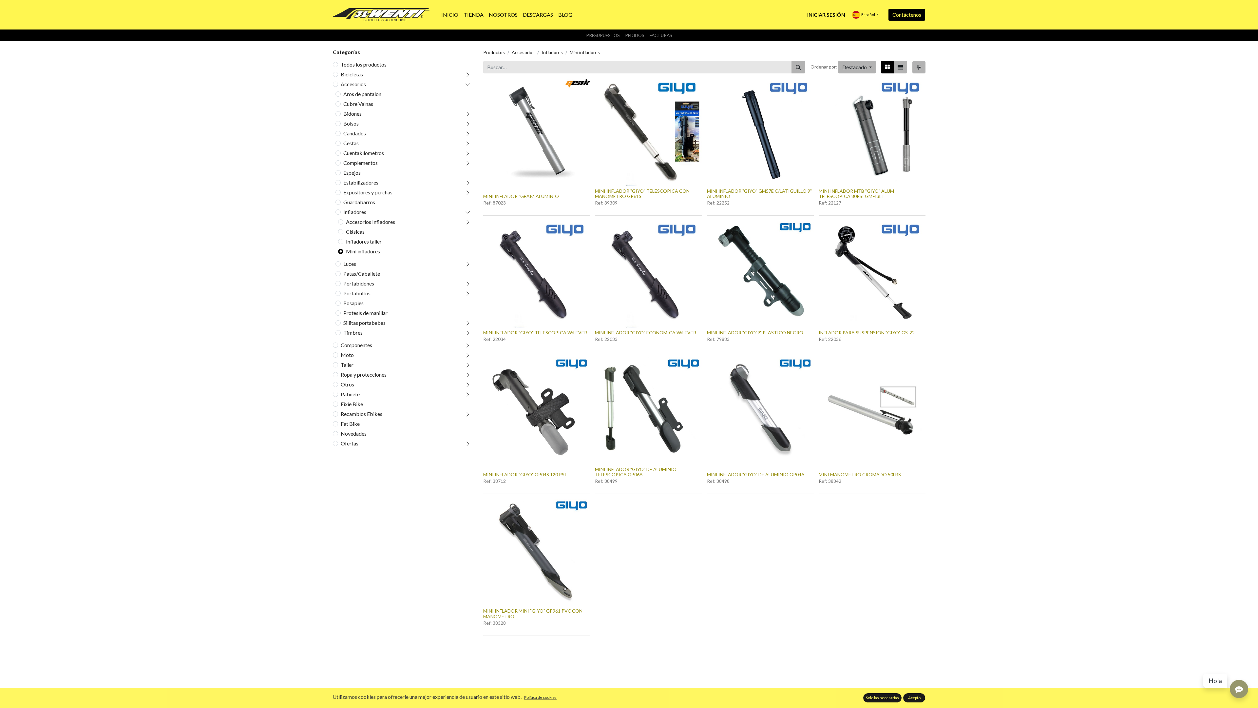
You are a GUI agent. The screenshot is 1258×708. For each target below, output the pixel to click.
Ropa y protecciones (364, 374)
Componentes (356, 345)
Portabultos (357, 293)
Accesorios (353, 84)
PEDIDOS (634, 35)
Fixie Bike (352, 404)
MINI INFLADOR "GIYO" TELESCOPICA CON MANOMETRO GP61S (642, 193)
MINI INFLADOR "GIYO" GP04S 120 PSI (524, 474)
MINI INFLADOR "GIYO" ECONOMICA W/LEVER (645, 332)
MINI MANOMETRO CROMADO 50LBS (860, 474)
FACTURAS (661, 35)
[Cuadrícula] (887, 67)
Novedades (354, 433)
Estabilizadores (360, 182)
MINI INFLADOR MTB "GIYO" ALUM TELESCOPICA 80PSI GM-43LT (856, 193)
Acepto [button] (914, 697)
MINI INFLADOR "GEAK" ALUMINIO (521, 196)
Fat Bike (350, 424)
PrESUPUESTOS (603, 35)
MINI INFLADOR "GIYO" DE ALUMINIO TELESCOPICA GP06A (636, 472)
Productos (494, 52)
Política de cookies (540, 697)
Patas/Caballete (361, 273)
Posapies (353, 303)
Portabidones (358, 283)
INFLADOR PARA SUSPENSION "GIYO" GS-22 (867, 332)
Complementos (360, 163)
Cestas (351, 143)
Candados (354, 133)
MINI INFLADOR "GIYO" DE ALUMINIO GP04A (756, 474)
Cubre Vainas (358, 104)
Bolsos (351, 123)
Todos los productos (364, 64)
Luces (349, 264)
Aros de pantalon (362, 94)
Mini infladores (363, 251)
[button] (857, 67)
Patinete (350, 394)
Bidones (352, 113)
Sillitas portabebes (364, 323)
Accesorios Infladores (370, 222)
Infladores (354, 212)
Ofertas (349, 443)
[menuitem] (450, 14)
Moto (347, 355)
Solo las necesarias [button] (882, 697)
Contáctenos (906, 14)
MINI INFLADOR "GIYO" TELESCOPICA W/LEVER (535, 332)
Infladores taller (364, 241)
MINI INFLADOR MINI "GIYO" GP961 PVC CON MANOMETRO (532, 613)
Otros (347, 384)
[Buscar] (798, 67)
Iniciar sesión (826, 14)
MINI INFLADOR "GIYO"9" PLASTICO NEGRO (755, 332)
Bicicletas (352, 74)
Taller (347, 365)
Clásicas (355, 231)
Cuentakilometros (363, 153)
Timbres (353, 332)
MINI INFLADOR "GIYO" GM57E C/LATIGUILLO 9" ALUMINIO (759, 193)
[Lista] (900, 67)
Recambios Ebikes (361, 414)
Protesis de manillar (365, 313)
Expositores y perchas (367, 192)
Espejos (352, 172)
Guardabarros (359, 202)
